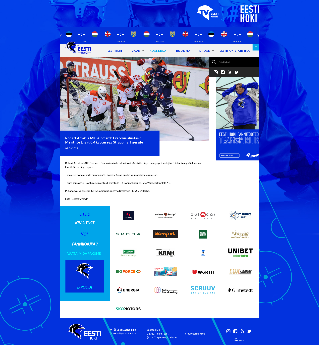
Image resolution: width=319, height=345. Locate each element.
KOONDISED (158, 50)
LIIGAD (135, 50)
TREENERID (182, 50)
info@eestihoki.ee (194, 333)
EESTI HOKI (114, 50)
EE (256, 47)
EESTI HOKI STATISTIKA (235, 50)
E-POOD (204, 50)
